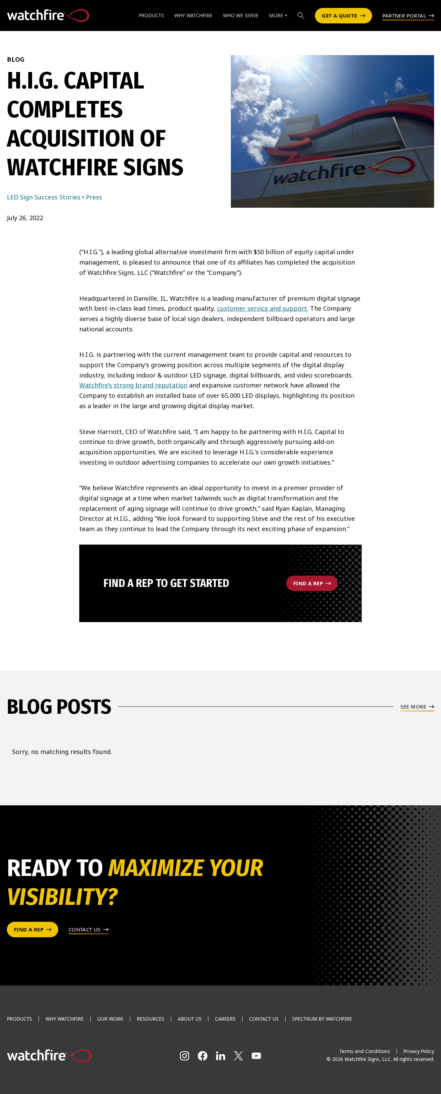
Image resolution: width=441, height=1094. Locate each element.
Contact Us (264, 1018)
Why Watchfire (64, 1018)
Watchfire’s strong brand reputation (133, 385)
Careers (225, 1018)
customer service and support (262, 308)
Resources (150, 1018)
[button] (301, 15)
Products (19, 1018)
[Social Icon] (184, 1056)
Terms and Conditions (364, 1051)
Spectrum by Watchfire (322, 1018)
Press (94, 197)
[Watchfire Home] (73, 1056)
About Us (190, 1018)
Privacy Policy (418, 1051)
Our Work (110, 1018)
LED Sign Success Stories (43, 197)
